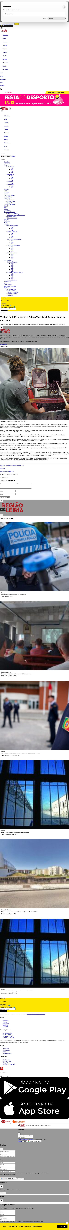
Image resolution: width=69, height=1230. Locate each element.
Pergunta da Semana (9, 195)
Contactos (10, 295)
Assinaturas (6, 1050)
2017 (12, 171)
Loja (13, 24)
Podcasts (6, 219)
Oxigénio (9, 203)
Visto (5, 207)
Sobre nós (6, 287)
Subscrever (4, 310)
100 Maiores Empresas (13, 245)
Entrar (16, 24)
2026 (12, 186)
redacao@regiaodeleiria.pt (7, 471)
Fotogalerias (7, 210)
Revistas (6, 224)
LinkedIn (5, 1025)
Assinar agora (3, 344)
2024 (12, 177)
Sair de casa (7, 198)
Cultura (6, 193)
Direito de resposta (12, 218)
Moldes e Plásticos (12, 231)
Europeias (10, 181)
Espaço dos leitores (12, 213)
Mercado (6, 189)
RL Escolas (7, 221)
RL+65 (6, 222)
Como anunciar (8, 284)
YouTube (5, 1026)
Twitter (5, 1022)
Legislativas (10, 174)
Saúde (5, 190)
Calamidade (7, 163)
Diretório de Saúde (12, 252)
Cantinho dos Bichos (9, 204)
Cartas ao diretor (11, 216)
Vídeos (6, 209)
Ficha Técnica (11, 290)
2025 (12, 168)
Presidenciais (10, 184)
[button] (34, 73)
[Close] (1, 327)
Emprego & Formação (10, 286)
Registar (8, 156)
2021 (12, 169)
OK (1, 514)
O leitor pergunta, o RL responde (16, 215)
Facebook (6, 1020)
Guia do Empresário (12, 225)
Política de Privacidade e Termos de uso (36, 1014)
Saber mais (3, 303)
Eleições (6, 165)
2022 (12, 178)
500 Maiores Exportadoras (14, 239)
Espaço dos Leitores (9, 212)
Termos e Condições (12, 292)
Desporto (6, 192)
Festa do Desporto (12, 262)
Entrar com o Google (35, 1141)
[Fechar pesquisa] (64, 7)
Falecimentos (7, 281)
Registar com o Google (8, 1178)
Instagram (6, 1023)
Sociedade (7, 162)
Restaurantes (10, 200)
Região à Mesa (8, 196)
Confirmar (3, 1193)
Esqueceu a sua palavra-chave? (26, 1139)
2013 (12, 172)
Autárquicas (10, 166)
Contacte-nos (3, 24)
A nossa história (11, 289)
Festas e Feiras (11, 201)
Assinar (9, 24)
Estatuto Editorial (12, 293)
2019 (12, 180)
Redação (2, 468)
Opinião (6, 206)
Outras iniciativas (12, 280)
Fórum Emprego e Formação (15, 272)
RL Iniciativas (7, 260)
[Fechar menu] (10, 109)
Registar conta (20, 1178)
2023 (12, 230)
